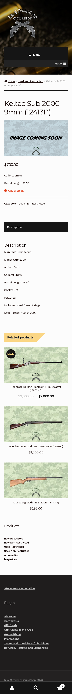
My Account (12, 688)
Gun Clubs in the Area (18, 629)
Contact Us (11, 621)
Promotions (11, 639)
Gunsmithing (12, 634)
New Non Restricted (16, 542)
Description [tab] (14, 227)
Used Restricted (14, 546)
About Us (10, 616)
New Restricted (13, 538)
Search (36, 688)
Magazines (10, 559)
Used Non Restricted (30, 81)
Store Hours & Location (19, 588)
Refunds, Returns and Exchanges (26, 647)
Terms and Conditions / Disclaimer (26, 643)
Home (11, 81)
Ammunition (11, 555)
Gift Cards (10, 625)
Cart (55, 684)
